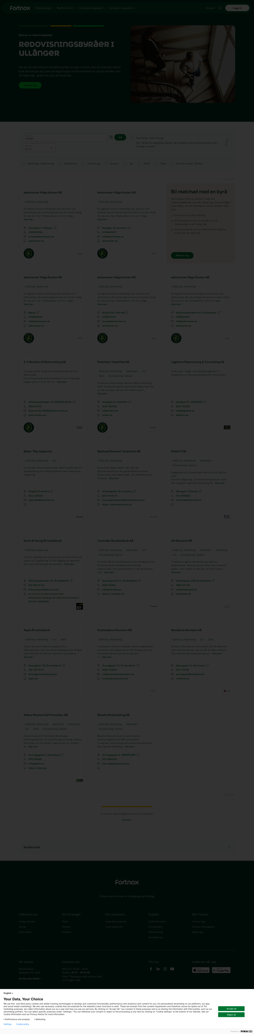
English (7, 993)
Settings (7, 1024)
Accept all (231, 1008)
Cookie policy (22, 1024)
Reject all (231, 1014)
